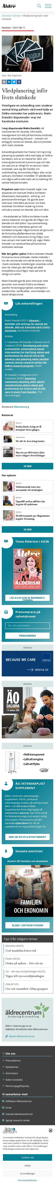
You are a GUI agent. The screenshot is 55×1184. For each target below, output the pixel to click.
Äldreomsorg (21, 406)
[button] (50, 1130)
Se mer (28, 466)
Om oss (10, 1053)
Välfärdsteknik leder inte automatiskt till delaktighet (29, 489)
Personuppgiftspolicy (17, 1086)
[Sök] (39, 5)
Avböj (27, 1165)
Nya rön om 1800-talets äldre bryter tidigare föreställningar (30, 454)
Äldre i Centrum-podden (27, 925)
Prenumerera (13, 1060)
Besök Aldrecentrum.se (21, 1036)
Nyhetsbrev (12, 1067)
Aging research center (18, 1120)
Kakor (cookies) (14, 1079)
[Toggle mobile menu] (48, 6)
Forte (8, 1107)
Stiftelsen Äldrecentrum (19, 1101)
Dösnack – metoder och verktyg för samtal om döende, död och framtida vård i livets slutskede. (27, 325)
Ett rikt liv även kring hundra (30, 441)
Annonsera (12, 1073)
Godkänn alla (27, 1157)
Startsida (6, 15)
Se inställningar (27, 1173)
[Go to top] (27, 1179)
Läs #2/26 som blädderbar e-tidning (27, 598)
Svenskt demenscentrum (19, 1114)
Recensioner (20, 437)
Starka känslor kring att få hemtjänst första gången (28, 428)
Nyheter (17, 15)
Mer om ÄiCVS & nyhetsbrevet (27, 837)
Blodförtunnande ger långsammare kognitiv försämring (33, 517)
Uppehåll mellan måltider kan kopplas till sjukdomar (30, 503)
